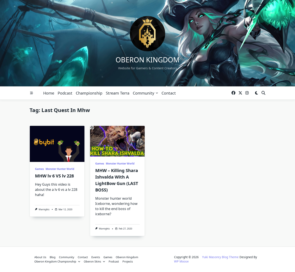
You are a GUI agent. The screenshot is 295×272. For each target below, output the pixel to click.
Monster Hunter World (60, 169)
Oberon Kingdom (147, 59)
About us (40, 257)
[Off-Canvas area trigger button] (31, 93)
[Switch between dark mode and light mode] (256, 93)
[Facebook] (233, 93)
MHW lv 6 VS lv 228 (54, 176)
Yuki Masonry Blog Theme (220, 257)
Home (48, 93)
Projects (127, 261)
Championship (89, 93)
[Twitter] (240, 93)
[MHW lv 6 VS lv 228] (57, 144)
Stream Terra (117, 93)
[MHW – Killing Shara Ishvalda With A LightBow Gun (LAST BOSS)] (117, 141)
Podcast (65, 93)
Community (143, 93)
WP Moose (181, 261)
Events (95, 257)
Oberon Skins (92, 261)
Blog (53, 257)
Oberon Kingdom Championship (55, 261)
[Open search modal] (263, 93)
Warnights (44, 209)
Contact (169, 93)
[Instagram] (247, 93)
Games (39, 169)
